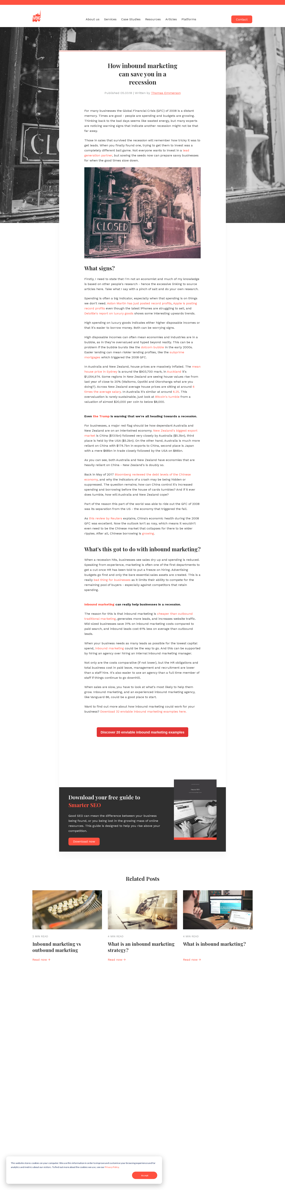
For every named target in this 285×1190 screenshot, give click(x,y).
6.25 (176, 392)
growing (148, 533)
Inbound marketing (99, 604)
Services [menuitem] (110, 19)
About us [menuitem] (92, 19)
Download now (84, 841)
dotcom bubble (152, 347)
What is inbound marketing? (214, 944)
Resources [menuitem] (153, 19)
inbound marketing (109, 648)
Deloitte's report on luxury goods (108, 313)
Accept (144, 1175)
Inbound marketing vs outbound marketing (56, 947)
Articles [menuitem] (171, 19)
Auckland (174, 371)
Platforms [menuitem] (188, 19)
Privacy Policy (112, 1167)
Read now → (41, 959)
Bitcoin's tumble (167, 397)
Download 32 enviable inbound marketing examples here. (143, 711)
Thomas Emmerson (166, 93)
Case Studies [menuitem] (131, 19)
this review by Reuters (105, 518)
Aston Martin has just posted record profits (139, 303)
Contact (242, 19)
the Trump (101, 416)
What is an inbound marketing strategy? (141, 947)
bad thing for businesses (112, 580)
